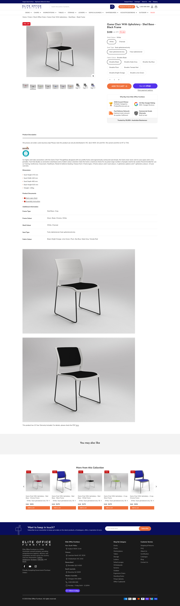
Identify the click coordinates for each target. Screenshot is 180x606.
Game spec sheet (31, 198)
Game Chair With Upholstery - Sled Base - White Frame (89, 497)
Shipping (155, 1)
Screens (116, 568)
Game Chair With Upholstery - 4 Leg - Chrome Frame (142, 497)
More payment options (145, 90)
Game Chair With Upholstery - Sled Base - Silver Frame (63, 497)
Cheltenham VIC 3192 (75, 559)
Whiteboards (111, 13)
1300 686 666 (73, 582)
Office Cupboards (119, 582)
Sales (152, 13)
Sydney (39, 557)
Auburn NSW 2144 (74, 549)
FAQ (150, 1)
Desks (27, 13)
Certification (145, 554)
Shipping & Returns (147, 546)
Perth (24, 561)
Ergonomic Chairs (119, 573)
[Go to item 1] (25, 86)
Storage (71, 13)
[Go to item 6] (63, 87)
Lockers (81, 13)
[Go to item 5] (55, 87)
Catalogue (137, 1)
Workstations (48, 13)
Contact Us (144, 562)
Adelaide (40, 560)
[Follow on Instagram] (30, 568)
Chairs (36, 13)
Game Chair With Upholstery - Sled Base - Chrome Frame (37, 497)
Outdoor (142, 13)
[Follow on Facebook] (24, 568)
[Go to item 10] (93, 87)
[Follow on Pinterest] (36, 568)
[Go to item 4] (48, 87)
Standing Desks (119, 576)
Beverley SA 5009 (74, 572)
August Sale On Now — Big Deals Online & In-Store (36, 1)
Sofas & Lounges (95, 13)
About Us (144, 1)
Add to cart (31, 508)
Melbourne (26, 560)
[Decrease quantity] (110, 80)
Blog (142, 559)
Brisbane (34, 560)
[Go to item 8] (78, 87)
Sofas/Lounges (119, 562)
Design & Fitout (128, 1)
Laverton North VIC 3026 (76, 555)
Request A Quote (126, 7)
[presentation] (23, 486)
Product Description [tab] (29, 135)
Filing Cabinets (119, 579)
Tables (61, 13)
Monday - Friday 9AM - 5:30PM (79, 586)
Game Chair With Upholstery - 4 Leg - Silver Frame (116, 497)
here (77, 425)
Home (24, 17)
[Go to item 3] (41, 87)
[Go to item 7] (71, 87)
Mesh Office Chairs (39, 17)
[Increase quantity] (119, 80)
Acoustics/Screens (127, 13)
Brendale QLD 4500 (75, 565)
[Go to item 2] (33, 87)
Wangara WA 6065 (74, 579)
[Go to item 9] (85, 87)
